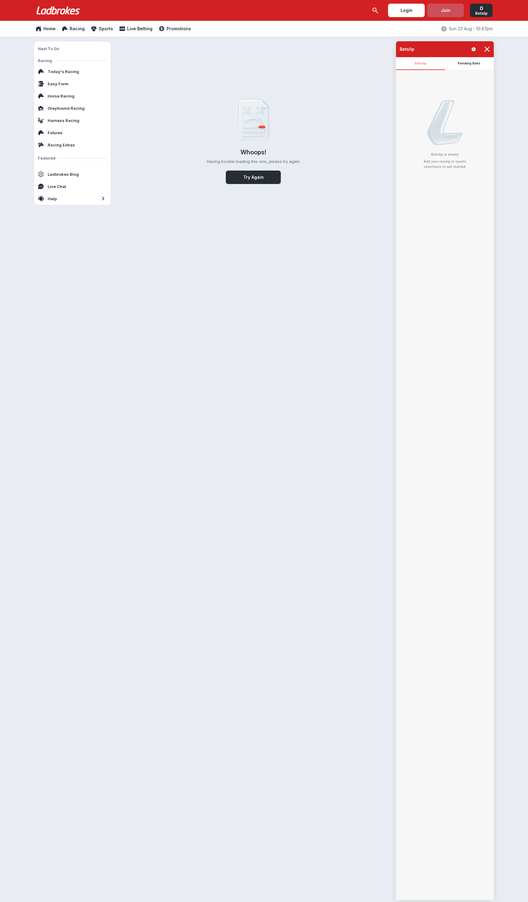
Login (407, 10)
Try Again (253, 177)
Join (445, 10)
